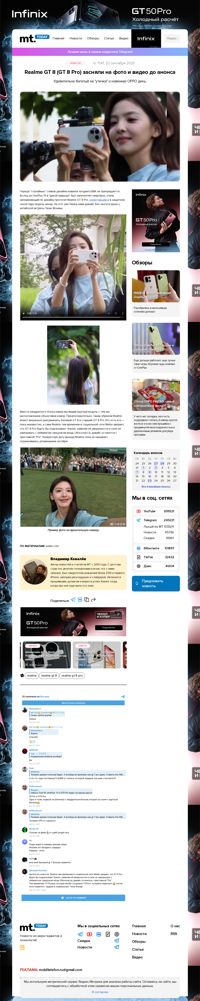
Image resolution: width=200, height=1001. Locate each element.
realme (31, 676)
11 (162, 472)
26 (149, 463)
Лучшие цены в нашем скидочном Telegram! (100, 52)
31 (137, 468)
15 (143, 476)
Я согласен (100, 992)
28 (162, 463)
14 (137, 476)
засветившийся (99, 200)
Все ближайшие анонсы (156, 486)
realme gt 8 (49, 676)
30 (174, 463)
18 (162, 476)
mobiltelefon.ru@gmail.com (60, 969)
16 (149, 476)
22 (143, 480)
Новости (75, 63)
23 (149, 480)
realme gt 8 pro (72, 676)
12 (168, 472)
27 (156, 463)
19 (168, 476)
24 (137, 463)
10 (156, 472)
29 (168, 463)
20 (174, 476)
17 (156, 476)
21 (137, 480)
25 (143, 463)
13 (175, 472)
